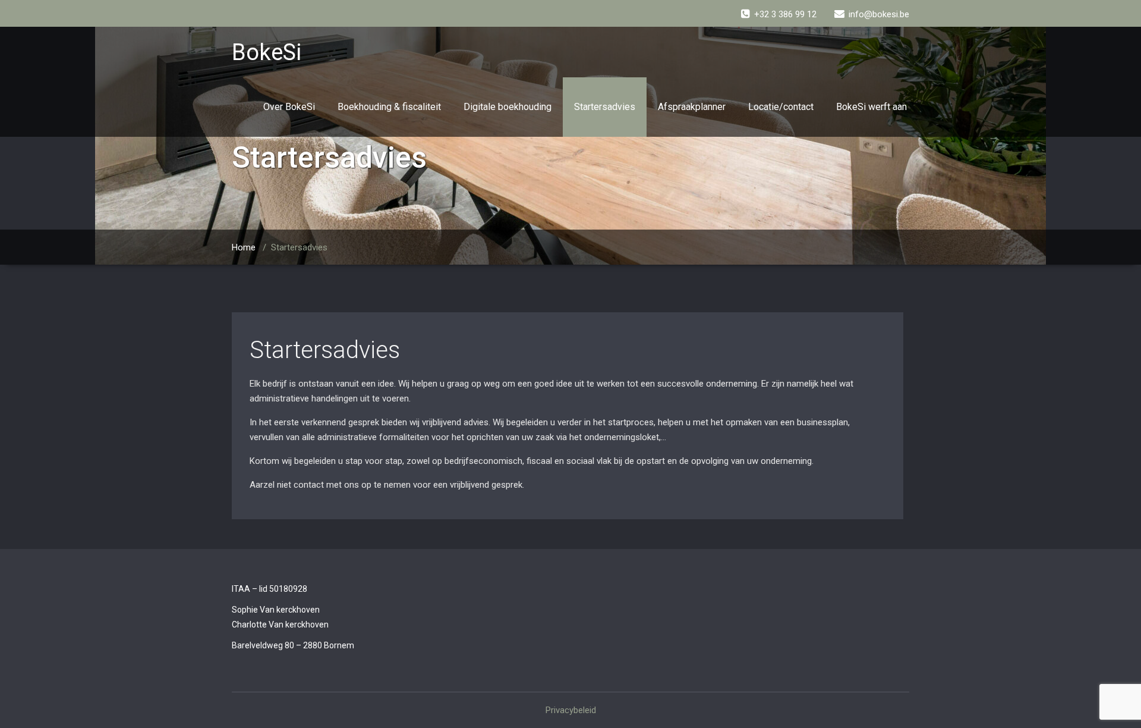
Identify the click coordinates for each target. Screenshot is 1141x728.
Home (244, 247)
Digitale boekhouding (507, 106)
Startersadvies (604, 106)
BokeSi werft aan (871, 106)
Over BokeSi (289, 106)
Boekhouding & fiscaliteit (389, 106)
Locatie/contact (781, 106)
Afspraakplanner (692, 106)
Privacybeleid (571, 710)
